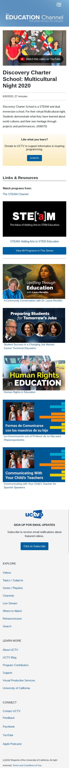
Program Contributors (16, 665)
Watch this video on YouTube (40, 60)
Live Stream (10, 603)
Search (7, 626)
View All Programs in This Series (34, 250)
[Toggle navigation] (58, 4)
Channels (8, 595)
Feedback (9, 717)
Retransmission (12, 618)
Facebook (9, 726)
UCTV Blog (9, 657)
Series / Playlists (13, 587)
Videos (7, 572)
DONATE (34, 158)
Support (7, 672)
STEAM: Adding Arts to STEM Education (34, 241)
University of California (16, 688)
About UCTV (10, 649)
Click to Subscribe (34, 546)
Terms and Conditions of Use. (27, 765)
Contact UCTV (11, 711)
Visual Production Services (19, 680)
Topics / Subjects (13, 580)
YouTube (8, 735)
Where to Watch (12, 610)
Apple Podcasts (12, 743)
